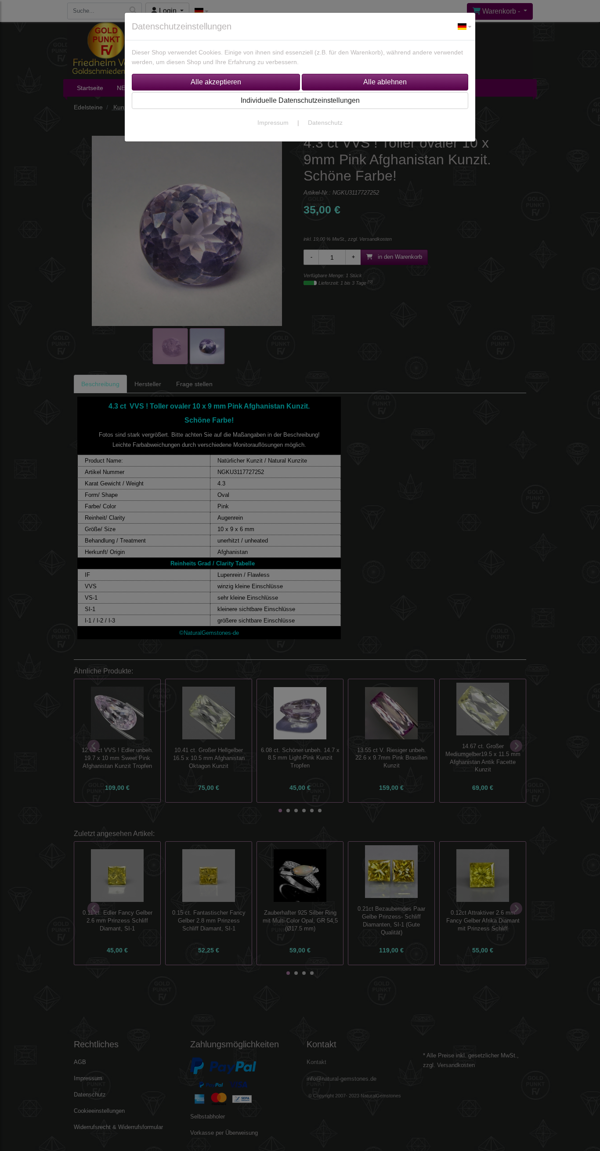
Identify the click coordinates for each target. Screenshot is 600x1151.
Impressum (273, 122)
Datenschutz (325, 122)
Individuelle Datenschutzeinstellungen (300, 100)
